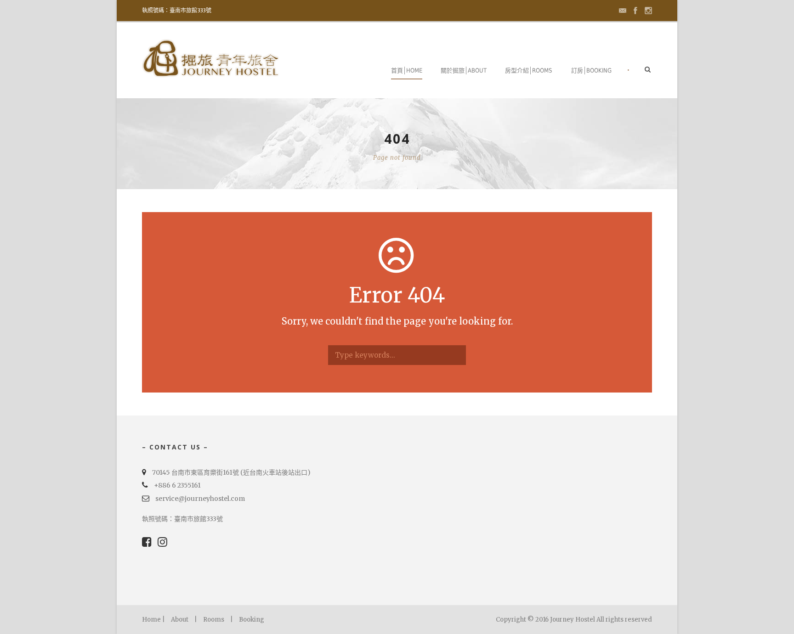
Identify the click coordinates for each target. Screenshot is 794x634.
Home (151, 619)
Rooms (213, 619)
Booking (251, 619)
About (179, 619)
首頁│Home (406, 70)
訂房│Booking (591, 70)
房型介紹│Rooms (528, 70)
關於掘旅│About (464, 70)
